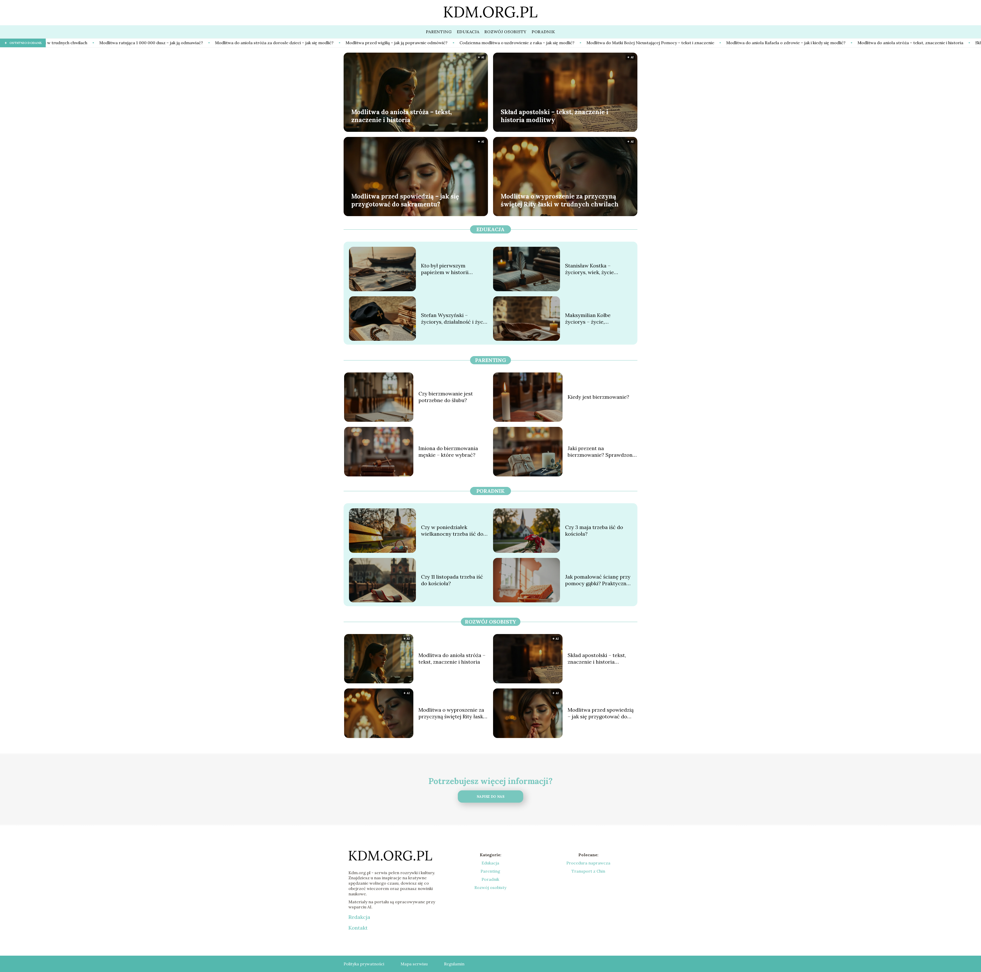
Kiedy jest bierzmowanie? (598, 397)
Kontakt (358, 927)
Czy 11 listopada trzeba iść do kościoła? (452, 580)
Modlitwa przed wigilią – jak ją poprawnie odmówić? (266, 42)
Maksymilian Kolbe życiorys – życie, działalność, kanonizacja (594, 318)
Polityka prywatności (364, 963)
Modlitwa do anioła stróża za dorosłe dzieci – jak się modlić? (144, 42)
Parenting (490, 360)
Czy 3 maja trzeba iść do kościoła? (594, 530)
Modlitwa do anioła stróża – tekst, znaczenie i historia (780, 42)
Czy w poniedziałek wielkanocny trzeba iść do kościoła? (452, 530)
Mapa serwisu (414, 963)
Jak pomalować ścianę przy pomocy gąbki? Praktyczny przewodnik (597, 580)
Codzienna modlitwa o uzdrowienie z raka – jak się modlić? (386, 42)
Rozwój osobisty (490, 621)
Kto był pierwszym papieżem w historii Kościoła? (445, 269)
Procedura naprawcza (588, 862)
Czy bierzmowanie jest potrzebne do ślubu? (445, 396)
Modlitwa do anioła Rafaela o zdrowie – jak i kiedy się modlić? (655, 42)
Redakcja (359, 917)
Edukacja (490, 229)
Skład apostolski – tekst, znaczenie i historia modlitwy (897, 42)
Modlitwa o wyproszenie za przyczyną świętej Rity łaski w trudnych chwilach (559, 200)
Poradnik (490, 491)
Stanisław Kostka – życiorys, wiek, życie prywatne (589, 269)
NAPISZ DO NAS (490, 796)
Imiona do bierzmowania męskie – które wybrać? (448, 451)
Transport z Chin (588, 871)
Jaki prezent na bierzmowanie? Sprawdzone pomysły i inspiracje (601, 451)
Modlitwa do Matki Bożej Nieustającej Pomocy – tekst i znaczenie (520, 42)
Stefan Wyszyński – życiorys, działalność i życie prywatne (454, 318)
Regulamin (454, 963)
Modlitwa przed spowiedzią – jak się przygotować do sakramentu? (405, 200)
